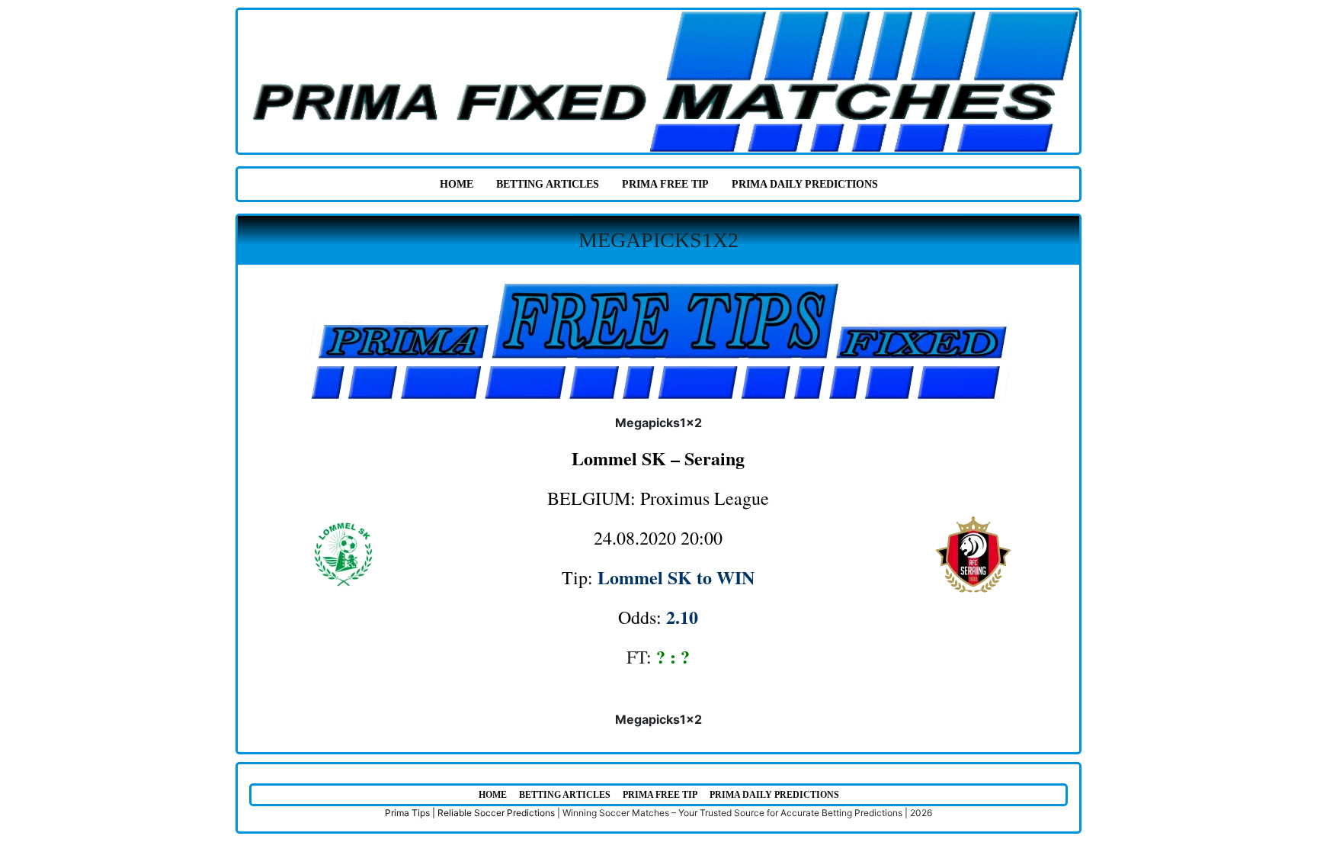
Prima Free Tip (665, 184)
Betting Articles (547, 184)
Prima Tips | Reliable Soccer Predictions (470, 812)
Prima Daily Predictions (805, 184)
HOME (456, 184)
